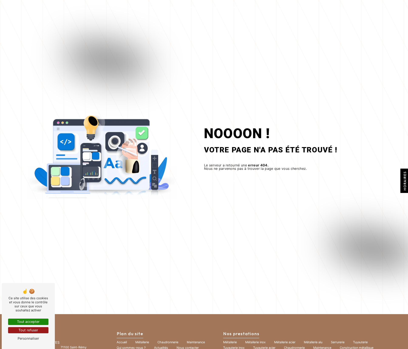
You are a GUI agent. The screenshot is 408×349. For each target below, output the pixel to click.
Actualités (273, 8)
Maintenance (174, 8)
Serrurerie (337, 342)
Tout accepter (28, 321)
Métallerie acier (284, 342)
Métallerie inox (255, 342)
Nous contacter (301, 8)
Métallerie (118, 8)
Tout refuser (28, 330)
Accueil (99, 8)
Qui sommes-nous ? (244, 8)
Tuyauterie (360, 342)
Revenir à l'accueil (238, 181)
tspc (193, 8)
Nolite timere (212, 8)
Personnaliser (28, 338)
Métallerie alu (313, 342)
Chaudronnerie (145, 8)
